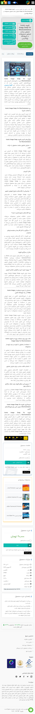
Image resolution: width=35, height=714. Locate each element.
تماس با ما (29, 642)
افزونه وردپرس (19, 9)
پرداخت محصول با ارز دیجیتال (24, 648)
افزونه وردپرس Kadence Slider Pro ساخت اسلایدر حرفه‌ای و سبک (13, 516)
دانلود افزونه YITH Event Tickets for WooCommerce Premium (13, 488)
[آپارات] (16, 676)
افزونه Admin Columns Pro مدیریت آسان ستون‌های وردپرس (13, 497)
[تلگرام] (27, 676)
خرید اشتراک (26, 472)
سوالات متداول (10, 54)
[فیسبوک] (23, 676)
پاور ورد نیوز (29, 651)
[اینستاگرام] (31, 676)
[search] (9, 2)
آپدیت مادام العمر (23, 458)
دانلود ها (25, 9)
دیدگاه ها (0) (20, 54)
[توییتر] (20, 676)
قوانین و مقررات (28, 639)
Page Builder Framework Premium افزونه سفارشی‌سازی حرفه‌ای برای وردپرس (13, 506)
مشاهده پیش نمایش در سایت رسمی (25, 45)
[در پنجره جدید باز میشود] (29, 668)
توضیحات (29, 54)
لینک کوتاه (27, 587)
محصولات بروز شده (27, 645)
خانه (29, 9)
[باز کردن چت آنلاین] (30, 709)
